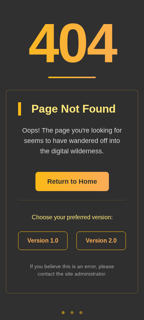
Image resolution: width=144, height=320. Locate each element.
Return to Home (72, 181)
